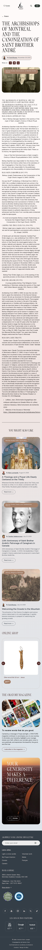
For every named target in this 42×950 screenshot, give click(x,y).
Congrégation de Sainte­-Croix (21, 942)
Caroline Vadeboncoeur (15, 536)
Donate (15, 818)
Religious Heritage (17, 572)
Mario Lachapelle (13, 472)
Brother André (10, 71)
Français (25, 860)
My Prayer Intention (8, 857)
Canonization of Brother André (26, 71)
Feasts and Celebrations (24, 504)
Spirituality (23, 440)
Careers (4, 863)
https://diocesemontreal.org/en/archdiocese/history (21, 412)
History (8, 72)
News (5, 16)
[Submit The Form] (35, 843)
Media (24, 857)
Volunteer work (27, 854)
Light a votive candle (9, 854)
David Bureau (13, 57)
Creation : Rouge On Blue (21, 947)
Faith (17, 440)
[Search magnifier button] (31, 5)
